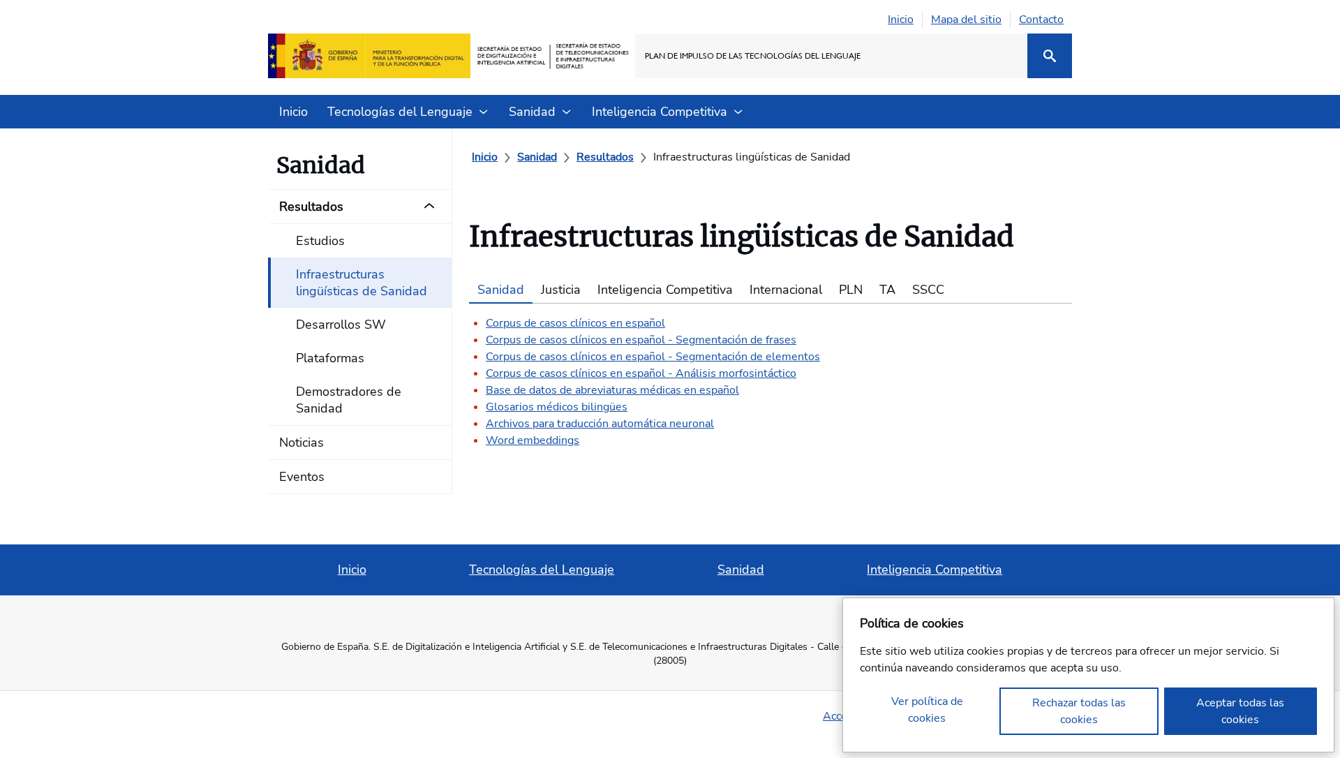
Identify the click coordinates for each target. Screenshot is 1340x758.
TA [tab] (887, 289)
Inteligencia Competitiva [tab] (665, 289)
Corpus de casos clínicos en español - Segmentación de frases (641, 340)
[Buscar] (1049, 56)
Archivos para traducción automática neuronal (600, 423)
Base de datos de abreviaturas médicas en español (612, 390)
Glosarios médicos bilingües (556, 407)
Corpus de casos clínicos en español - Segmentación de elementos (653, 356)
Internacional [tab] (786, 289)
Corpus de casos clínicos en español (575, 323)
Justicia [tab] (561, 289)
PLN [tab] (851, 289)
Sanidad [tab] (500, 289)
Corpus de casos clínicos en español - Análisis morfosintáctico (641, 373)
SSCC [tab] (928, 289)
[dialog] (1088, 674)
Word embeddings (532, 440)
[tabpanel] (770, 376)
